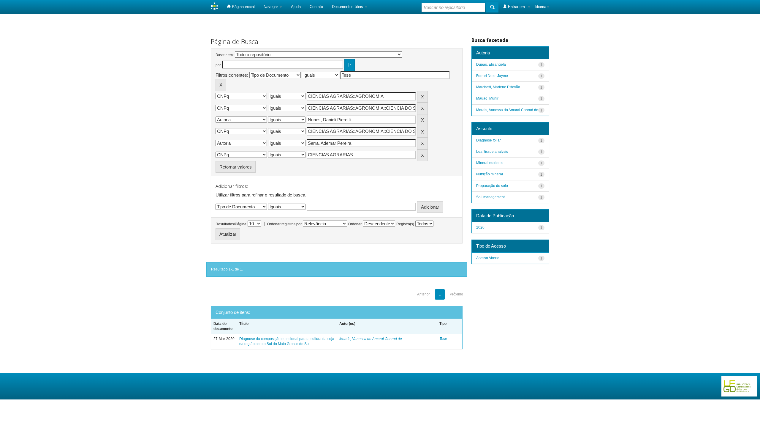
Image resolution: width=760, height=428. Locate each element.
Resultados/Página (231, 224)
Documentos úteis (348, 6)
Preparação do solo (492, 186)
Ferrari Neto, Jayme (492, 76)
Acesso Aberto (487, 258)
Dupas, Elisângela (491, 64)
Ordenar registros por (284, 224)
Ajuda (296, 6)
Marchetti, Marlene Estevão (498, 87)
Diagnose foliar (488, 140)
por (218, 65)
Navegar (271, 6)
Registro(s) (405, 224)
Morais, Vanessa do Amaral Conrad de (370, 339)
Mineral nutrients (489, 163)
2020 (480, 227)
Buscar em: (225, 55)
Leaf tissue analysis (492, 152)
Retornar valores (235, 166)
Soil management (490, 197)
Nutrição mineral (489, 174)
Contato (316, 6)
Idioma (540, 6)
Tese (443, 339)
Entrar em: (517, 6)
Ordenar (355, 224)
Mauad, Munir (487, 98)
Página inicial (243, 6)
